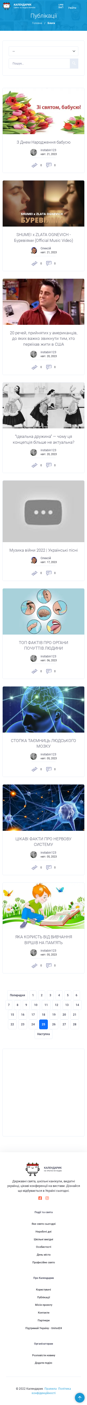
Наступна (43, 1034)
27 (64, 1024)
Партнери (44, 1320)
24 (33, 1024)
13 (67, 1005)
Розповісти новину (43, 1355)
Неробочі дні (43, 1231)
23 (22, 1024)
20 (64, 1014)
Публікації (43, 1297)
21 (74, 1014)
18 (43, 1014)
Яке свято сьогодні (44, 1223)
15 (12, 1014)
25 (43, 1024)
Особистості (43, 1247)
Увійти (72, 7)
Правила (50, 1388)
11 (46, 1005)
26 (54, 1024)
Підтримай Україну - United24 (43, 1328)
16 (22, 1014)
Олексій (46, 248)
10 (35, 1005)
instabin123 (48, 150)
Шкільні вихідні (43, 1239)
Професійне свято (43, 1262)
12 (56, 1005)
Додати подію (43, 1362)
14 (77, 1005)
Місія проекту (43, 1305)
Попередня (17, 995)
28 (74, 1024)
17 (33, 1014)
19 (54, 1014)
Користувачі (43, 1289)
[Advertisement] (43, 1092)
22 (12, 1024)
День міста (44, 1254)
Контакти (43, 1312)
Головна (37, 23)
